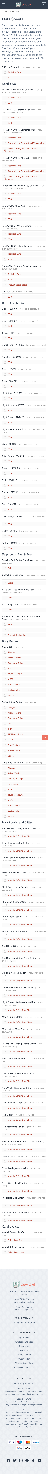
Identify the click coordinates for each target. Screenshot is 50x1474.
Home (4, 12)
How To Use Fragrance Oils (28, 1424)
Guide (10, 568)
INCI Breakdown (15, 674)
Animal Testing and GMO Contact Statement (21, 149)
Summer (13, 1405)
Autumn (21, 1405)
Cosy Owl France (24, 1307)
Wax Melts (21, 1391)
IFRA (10, 668)
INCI (10, 624)
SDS (10, 77)
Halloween (29, 1405)
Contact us (24, 1346)
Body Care (15, 1394)
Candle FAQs (11, 1412)
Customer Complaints (24, 1367)
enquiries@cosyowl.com (24, 1302)
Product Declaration (17, 635)
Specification (14, 684)
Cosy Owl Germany (24, 1310)
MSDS (10, 679)
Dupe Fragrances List (24, 1383)
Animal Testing (14, 657)
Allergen (11, 652)
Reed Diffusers (32, 1391)
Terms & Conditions (24, 1363)
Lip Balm (24, 1394)
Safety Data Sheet (16, 1240)
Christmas (38, 1405)
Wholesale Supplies (24, 1342)
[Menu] (6, 4)
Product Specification (17, 285)
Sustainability (14, 690)
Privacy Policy (24, 1359)
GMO (10, 723)
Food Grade (13, 784)
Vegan (11, 695)
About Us (24, 1350)
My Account (24, 1337)
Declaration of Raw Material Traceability (26, 143)
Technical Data (14, 72)
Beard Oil (39, 1394)
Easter (32, 1402)
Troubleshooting (23, 1412)
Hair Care (31, 1394)
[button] (39, 4)
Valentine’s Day (12, 1402)
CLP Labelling (36, 1412)
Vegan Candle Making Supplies (17, 1415)
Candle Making (10, 1391)
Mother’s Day (23, 1402)
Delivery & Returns (24, 1354)
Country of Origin (15, 663)
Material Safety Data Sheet (20, 836)
